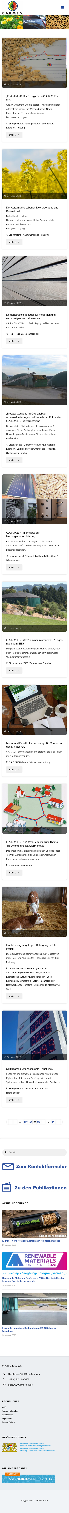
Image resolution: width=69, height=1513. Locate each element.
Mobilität (44, 1088)
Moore (33, 762)
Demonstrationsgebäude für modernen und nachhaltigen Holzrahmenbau (31, 316)
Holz (11, 334)
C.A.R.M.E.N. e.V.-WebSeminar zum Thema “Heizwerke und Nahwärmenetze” (32, 844)
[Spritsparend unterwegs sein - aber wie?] (34, 1036)
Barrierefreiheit (8, 1422)
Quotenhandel (41, 985)
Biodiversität (28, 972)
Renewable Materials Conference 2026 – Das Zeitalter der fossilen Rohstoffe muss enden (33, 1279)
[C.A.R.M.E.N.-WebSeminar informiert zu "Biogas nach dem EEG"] (34, 607)
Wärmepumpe (13, 560)
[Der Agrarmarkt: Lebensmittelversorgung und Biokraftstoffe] (34, 174)
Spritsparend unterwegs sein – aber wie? (29, 1068)
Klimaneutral (32, 1088)
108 (30, 1122)
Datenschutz (7, 1415)
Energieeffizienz (16, 123)
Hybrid (41, 556)
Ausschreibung (13, 972)
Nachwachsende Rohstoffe (36, 235)
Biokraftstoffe (15, 235)
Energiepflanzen (37, 977)
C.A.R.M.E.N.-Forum (18, 762)
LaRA (35, 981)
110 (39, 1122)
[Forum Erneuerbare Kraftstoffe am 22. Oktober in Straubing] (34, 1309)
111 (43, 1122)
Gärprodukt (22, 449)
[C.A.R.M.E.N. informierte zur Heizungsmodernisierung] (34, 499)
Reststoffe (54, 985)
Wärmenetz (26, 865)
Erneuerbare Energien (40, 663)
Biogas (39, 972)
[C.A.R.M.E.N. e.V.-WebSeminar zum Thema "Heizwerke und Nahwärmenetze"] (34, 809)
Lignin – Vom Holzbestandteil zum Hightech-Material (31, 1240)
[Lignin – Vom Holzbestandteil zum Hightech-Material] (34, 1224)
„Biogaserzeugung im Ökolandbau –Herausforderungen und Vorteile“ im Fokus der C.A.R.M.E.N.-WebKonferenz (33, 417)
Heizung (21, 128)
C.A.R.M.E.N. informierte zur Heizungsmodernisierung (22, 534)
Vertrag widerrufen (10, 1411)
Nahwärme (14, 865)
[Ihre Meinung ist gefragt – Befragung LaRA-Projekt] (34, 912)
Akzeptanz (14, 968)
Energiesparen (33, 123)
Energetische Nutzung (17, 977)
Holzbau (19, 334)
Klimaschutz (25, 981)
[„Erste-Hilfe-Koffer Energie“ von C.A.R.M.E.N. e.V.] (34, 63)
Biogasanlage (15, 445)
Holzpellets (31, 556)
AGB (4, 1407)
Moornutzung (44, 762)
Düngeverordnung (33, 445)
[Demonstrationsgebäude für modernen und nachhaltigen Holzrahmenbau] (34, 281)
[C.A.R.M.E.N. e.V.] (12, 7)
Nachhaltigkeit (31, 334)
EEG (26, 663)
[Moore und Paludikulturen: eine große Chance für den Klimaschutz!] (34, 710)
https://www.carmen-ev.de (20, 1385)
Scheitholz (51, 556)
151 (54, 1122)
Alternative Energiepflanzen (33, 968)
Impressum (7, 1418)
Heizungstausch (16, 556)
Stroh (8, 989)
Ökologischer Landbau (17, 453)
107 (26, 1122)
